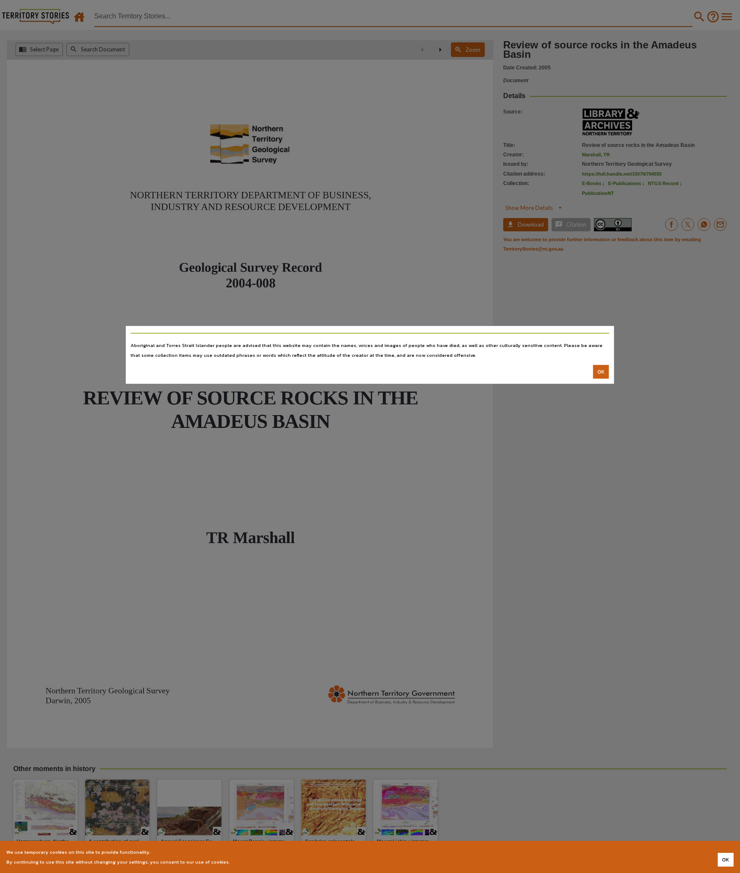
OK (601, 372)
